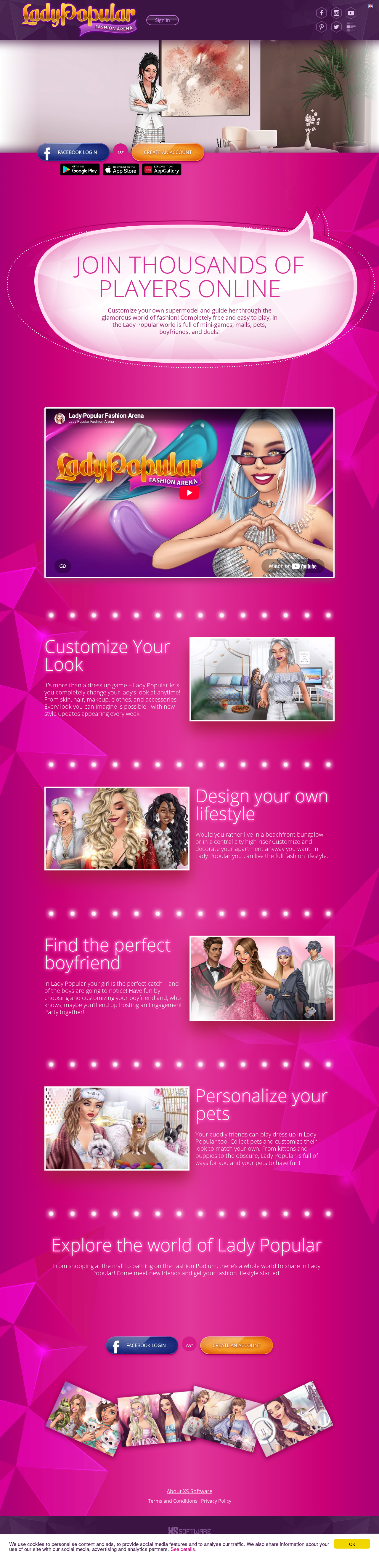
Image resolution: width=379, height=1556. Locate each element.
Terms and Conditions (172, 1501)
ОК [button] (352, 1543)
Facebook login (77, 152)
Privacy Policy (216, 1501)
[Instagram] (336, 13)
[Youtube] (353, 13)
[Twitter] (336, 27)
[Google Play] (80, 169)
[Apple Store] (121, 169)
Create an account (168, 152)
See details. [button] (184, 1548)
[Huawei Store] (162, 169)
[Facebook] (321, 13)
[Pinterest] (321, 27)
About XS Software (189, 1491)
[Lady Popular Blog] (353, 27)
